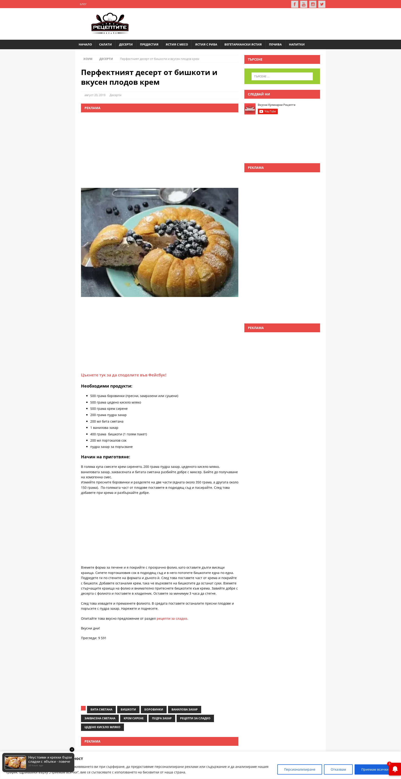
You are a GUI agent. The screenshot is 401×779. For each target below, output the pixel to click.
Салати (105, 44)
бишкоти (128, 709)
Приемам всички (374, 769)
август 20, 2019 (94, 95)
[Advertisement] (236, 23)
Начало (85, 44)
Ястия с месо (177, 44)
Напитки (297, 44)
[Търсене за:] (282, 76)
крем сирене (134, 718)
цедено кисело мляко (102, 727)
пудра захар (162, 718)
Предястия (149, 44)
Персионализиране (299, 769)
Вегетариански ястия (243, 44)
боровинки (153, 709)
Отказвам (338, 769)
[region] (200, 765)
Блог (83, 4)
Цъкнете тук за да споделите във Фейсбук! (123, 375)
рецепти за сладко (172, 618)
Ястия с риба (206, 44)
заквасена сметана (99, 718)
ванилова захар (184, 709)
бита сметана (101, 709)
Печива (275, 44)
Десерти (126, 44)
